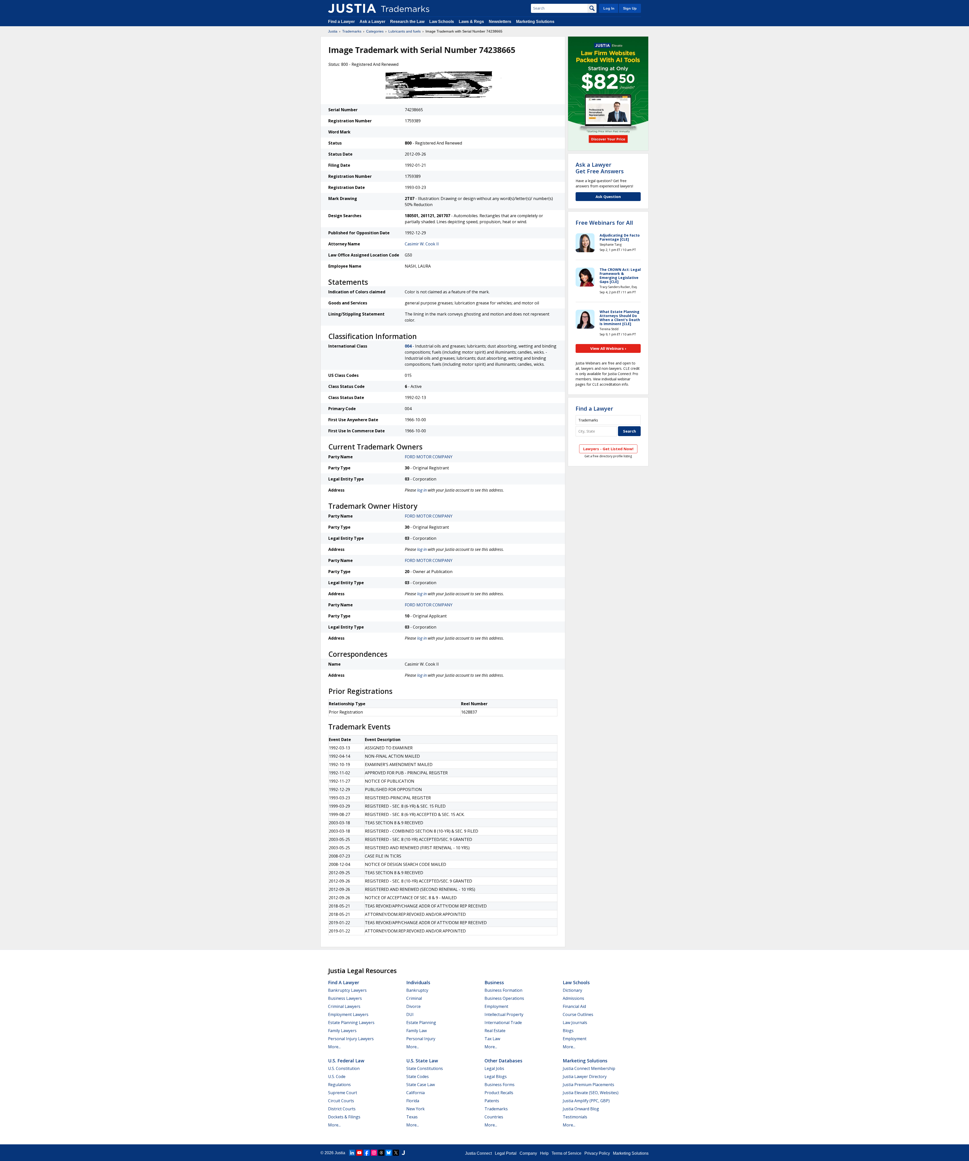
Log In (608, 8)
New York (415, 1109)
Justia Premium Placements (588, 1084)
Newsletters (500, 21)
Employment (496, 1006)
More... (334, 1047)
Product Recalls (498, 1092)
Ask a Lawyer (372, 21)
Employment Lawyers (348, 1014)
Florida (412, 1100)
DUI (410, 1014)
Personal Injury (420, 1038)
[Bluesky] (389, 1153)
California (415, 1092)
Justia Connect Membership (589, 1068)
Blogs (568, 1030)
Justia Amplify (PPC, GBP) (586, 1100)
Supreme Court (342, 1092)
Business (494, 982)
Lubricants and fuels (404, 31)
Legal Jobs (494, 1068)
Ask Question (608, 196)
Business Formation (503, 990)
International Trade (503, 1022)
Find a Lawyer (341, 21)
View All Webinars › (608, 348)
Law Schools (441, 21)
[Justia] (352, 8)
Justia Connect (478, 1153)
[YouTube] (359, 1153)
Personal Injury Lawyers (351, 1038)
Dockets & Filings (344, 1117)
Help (544, 1153)
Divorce (413, 1006)
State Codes (417, 1076)
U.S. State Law (422, 1061)
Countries (493, 1117)
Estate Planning (421, 1022)
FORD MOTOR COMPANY (428, 457)
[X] (396, 1153)
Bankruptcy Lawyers (347, 990)
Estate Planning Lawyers (351, 1022)
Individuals (418, 982)
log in (422, 490)
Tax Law (492, 1038)
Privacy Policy (597, 1153)
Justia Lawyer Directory (585, 1076)
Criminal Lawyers (344, 1006)
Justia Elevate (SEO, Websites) (590, 1092)
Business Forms (499, 1084)
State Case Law (420, 1084)
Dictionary (572, 990)
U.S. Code (336, 1076)
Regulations (339, 1084)
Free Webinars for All (604, 222)
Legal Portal (506, 1153)
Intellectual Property (503, 1014)
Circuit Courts (341, 1100)
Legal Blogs (495, 1076)
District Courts (342, 1109)
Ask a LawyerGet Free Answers (600, 168)
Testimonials (575, 1117)
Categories (375, 31)
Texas (412, 1117)
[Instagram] (374, 1153)
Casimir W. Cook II (422, 244)
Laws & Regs (471, 21)
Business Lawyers (345, 998)
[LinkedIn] (352, 1153)
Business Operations (504, 998)
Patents (491, 1100)
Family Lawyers (342, 1030)
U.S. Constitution (344, 1068)
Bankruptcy (417, 990)
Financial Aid (574, 1006)
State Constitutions (424, 1068)
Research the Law (407, 21)
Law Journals (575, 1022)
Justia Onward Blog (581, 1109)
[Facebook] (367, 1153)
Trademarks (351, 31)
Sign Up (630, 8)
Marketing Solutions (535, 21)
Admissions (573, 998)
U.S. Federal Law (346, 1061)
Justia (332, 31)
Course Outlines (578, 1014)
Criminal (414, 998)
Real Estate (494, 1030)
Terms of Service (566, 1153)
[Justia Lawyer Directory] (403, 1153)
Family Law (416, 1030)
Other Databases (503, 1061)
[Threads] (381, 1153)
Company (528, 1153)
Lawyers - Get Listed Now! (608, 448)
